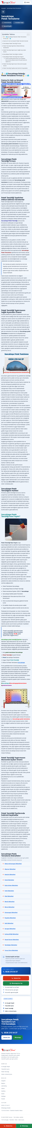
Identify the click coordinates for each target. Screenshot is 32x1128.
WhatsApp (18, 1037)
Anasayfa (3, 8)
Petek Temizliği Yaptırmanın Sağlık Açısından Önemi (14, 51)
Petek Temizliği (9, 1008)
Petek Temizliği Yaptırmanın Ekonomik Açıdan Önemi (14, 64)
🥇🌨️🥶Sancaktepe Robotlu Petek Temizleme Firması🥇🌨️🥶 (14, 37)
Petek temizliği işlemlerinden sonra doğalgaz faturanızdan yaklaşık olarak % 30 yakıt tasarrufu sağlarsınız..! (16, 60)
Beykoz (3, 1083)
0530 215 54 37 (5, 1105)
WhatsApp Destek (5, 1108)
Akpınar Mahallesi (10, 869)
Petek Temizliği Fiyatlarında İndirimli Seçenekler (15, 68)
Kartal (2, 1093)
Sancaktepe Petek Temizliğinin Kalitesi (13, 54)
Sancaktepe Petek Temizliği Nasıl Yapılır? (13, 56)
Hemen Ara (17, 978)
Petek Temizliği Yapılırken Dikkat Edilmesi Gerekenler (13, 46)
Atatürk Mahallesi (10, 874)
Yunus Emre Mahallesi (11, 950)
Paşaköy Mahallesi (10, 918)
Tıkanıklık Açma (9, 1005)
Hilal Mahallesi (9, 896)
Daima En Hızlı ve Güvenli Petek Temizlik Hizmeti (15, 41)
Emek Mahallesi (9, 880)
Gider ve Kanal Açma (10, 1011)
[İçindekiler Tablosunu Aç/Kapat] (27, 34)
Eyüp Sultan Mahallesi (11, 885)
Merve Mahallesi (9, 907)
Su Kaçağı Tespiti (9, 1003)
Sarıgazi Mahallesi (10, 929)
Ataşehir (3, 1080)
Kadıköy (3, 1091)
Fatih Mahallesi (9, 891)
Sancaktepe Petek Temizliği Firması (12, 43)
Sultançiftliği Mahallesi (11, 934)
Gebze (3, 1088)
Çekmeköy (4, 1086)
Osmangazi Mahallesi (11, 912)
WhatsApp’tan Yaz (17, 983)
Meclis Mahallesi (9, 901)
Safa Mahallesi (9, 923)
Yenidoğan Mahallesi (11, 945)
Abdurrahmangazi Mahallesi (13, 864)
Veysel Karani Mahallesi (12, 939)
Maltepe (3, 1096)
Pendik (3, 1099)
